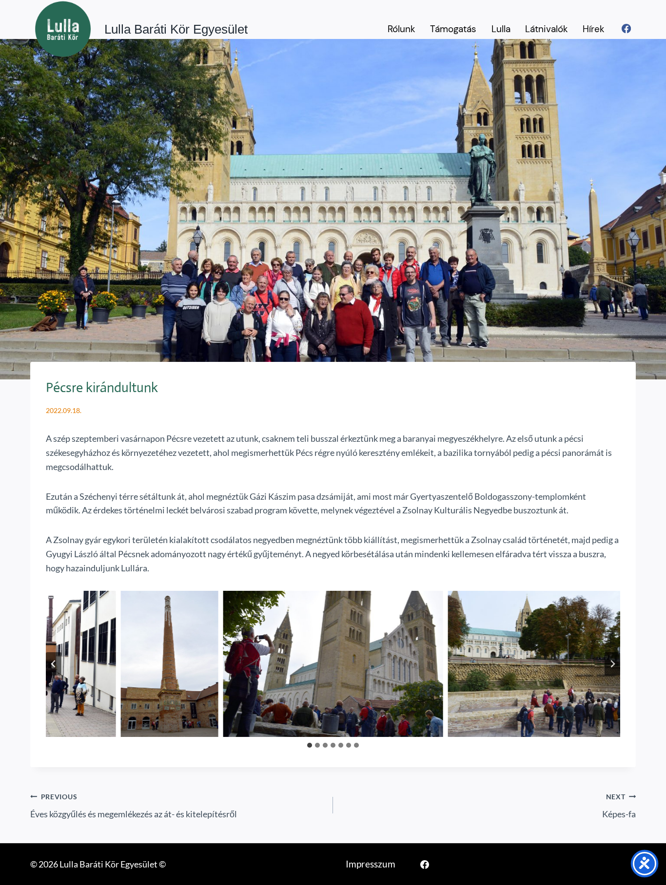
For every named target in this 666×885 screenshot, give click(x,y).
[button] (169, 664)
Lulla (500, 29)
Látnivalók (546, 29)
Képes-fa (619, 806)
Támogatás (453, 29)
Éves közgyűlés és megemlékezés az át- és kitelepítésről (133, 806)
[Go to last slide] (53, 664)
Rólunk (401, 29)
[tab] (309, 745)
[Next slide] (612, 664)
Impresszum (370, 863)
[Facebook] (626, 28)
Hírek (594, 29)
